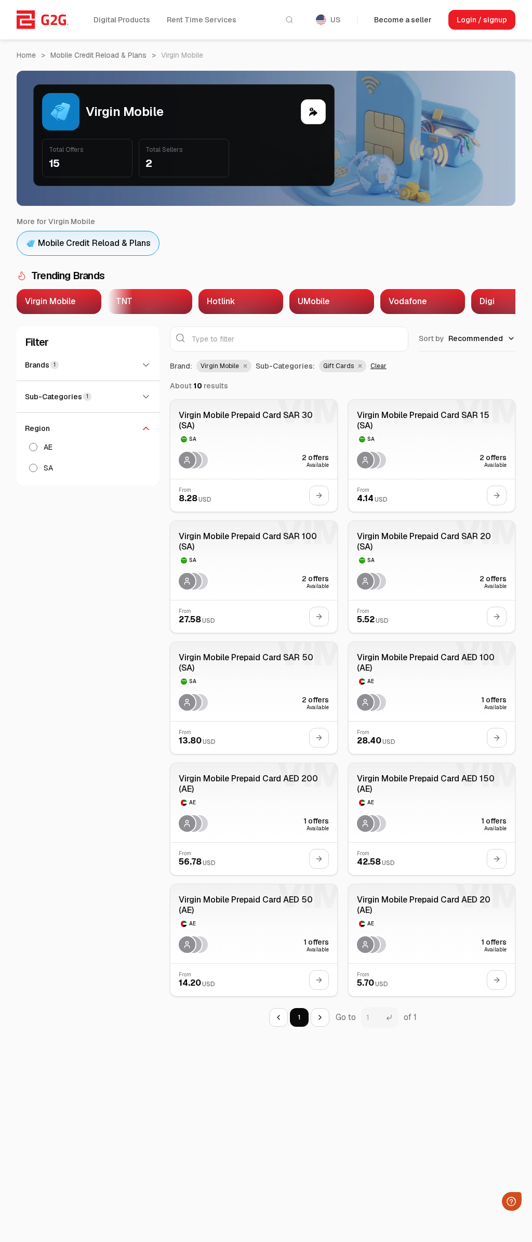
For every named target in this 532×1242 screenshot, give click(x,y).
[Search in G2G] (289, 20)
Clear (378, 366)
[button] (223, 366)
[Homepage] (43, 19)
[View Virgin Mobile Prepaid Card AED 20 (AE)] (432, 940)
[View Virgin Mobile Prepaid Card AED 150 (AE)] (432, 819)
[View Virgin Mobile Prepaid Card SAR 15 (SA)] (432, 456)
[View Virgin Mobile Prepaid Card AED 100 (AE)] (432, 698)
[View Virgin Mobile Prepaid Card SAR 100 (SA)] (253, 577)
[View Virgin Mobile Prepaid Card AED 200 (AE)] (253, 819)
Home (26, 55)
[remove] (244, 366)
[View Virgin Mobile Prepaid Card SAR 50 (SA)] (253, 698)
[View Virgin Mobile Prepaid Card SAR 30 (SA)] (253, 456)
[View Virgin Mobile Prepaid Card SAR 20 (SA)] (432, 577)
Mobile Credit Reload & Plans (98, 55)
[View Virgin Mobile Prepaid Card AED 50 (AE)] (253, 940)
